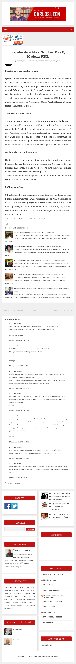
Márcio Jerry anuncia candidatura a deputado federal (34, 232)
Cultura (21, 587)
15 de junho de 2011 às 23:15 (19, 442)
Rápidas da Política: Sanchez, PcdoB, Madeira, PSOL (38, 54)
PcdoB (48, 61)
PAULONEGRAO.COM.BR (52, 617)
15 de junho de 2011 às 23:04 (19, 411)
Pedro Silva (54, 656)
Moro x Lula (17, 629)
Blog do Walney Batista (52, 601)
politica (53, 61)
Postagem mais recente (13, 310)
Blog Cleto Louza (49, 580)
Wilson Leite (48, 622)
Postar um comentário (13, 483)
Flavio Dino (20, 596)
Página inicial (38, 310)
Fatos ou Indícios (49, 607)
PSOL (58, 61)
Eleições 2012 (33, 61)
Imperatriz (42, 61)
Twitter (34, 219)
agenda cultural (19, 590)
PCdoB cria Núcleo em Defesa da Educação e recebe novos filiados (38, 274)
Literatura (8, 605)
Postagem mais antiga (63, 310)
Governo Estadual (27, 602)
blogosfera (21, 605)
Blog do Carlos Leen (34, 656)
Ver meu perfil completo (13, 567)
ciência (15, 605)
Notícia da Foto (49, 612)
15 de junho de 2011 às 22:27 (19, 388)
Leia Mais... (9, 241)
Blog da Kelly (48, 585)
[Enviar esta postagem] (6, 224)
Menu (6, 29)
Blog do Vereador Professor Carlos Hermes (53, 596)
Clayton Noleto (11, 602)
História (32, 596)
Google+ (43, 219)
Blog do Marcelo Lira (51, 590)
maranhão (30, 587)
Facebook (24, 219)
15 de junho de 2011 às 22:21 (19, 340)
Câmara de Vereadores (25, 599)
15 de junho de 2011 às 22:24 (19, 366)
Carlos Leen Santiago (23, 550)
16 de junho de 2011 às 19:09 (19, 458)
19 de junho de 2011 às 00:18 (19, 478)
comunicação (9, 599)
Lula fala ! (16, 639)
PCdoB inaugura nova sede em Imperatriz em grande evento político (39, 260)
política (7, 590)
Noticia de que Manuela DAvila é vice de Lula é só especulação (37, 246)
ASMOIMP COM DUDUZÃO (53, 575)
